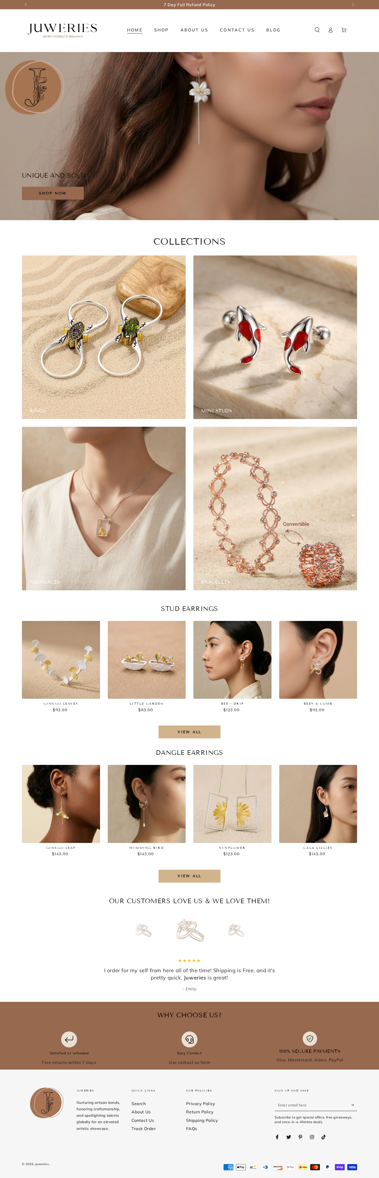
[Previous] (131, 930)
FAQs (191, 1128)
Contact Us (142, 1120)
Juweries (42, 1164)
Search (138, 1103)
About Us (141, 1111)
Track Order (143, 1128)
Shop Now (53, 193)
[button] (317, 30)
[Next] (247, 930)
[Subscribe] (354, 1105)
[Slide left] (26, 4)
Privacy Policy (200, 1103)
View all (189, 732)
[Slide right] (352, 4)
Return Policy (199, 1111)
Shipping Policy (202, 1120)
